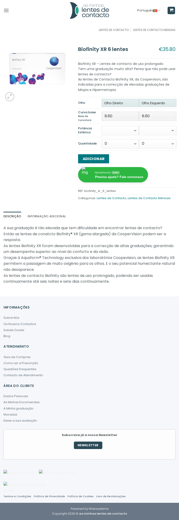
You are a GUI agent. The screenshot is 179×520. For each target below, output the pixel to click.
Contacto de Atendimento (23, 375)
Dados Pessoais (15, 396)
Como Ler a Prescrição (20, 363)
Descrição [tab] (12, 216)
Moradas (10, 414)
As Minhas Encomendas (21, 402)
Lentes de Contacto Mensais (154, 30)
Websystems (99, 509)
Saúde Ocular (13, 330)
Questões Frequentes (19, 369)
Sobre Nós (11, 317)
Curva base (87, 116)
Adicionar (94, 158)
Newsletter (88, 445)
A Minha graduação (18, 408)
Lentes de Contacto (114, 30)
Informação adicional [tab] (47, 216)
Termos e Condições (17, 496)
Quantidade (87, 144)
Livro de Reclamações (111, 496)
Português (145, 10)
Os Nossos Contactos (19, 324)
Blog (6, 336)
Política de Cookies (81, 496)
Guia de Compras (17, 357)
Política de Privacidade (49, 496)
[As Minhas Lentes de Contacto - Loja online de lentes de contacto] (89, 10)
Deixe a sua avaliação (20, 420)
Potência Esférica (85, 130)
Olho (81, 103)
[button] (6, 10)
